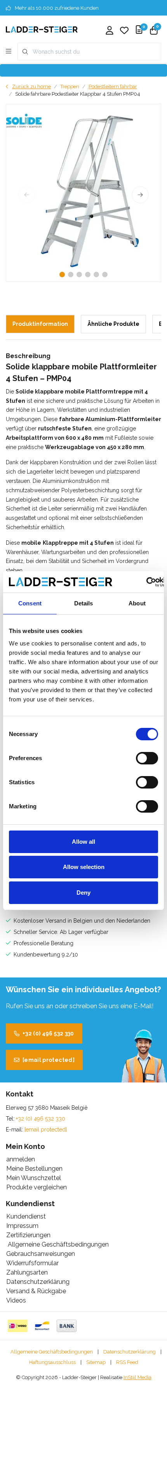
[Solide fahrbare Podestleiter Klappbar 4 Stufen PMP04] (83, 193)
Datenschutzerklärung (129, 1352)
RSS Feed (127, 1362)
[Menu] (8, 51)
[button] (62, 274)
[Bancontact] (42, 1326)
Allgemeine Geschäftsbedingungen (51, 1352)
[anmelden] (109, 31)
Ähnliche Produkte (113, 324)
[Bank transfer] (67, 1326)
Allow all (83, 841)
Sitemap (96, 1362)
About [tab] (137, 603)
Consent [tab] (30, 603)
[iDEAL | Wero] (18, 1326)
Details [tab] (83, 603)
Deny (83, 892)
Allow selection (83, 867)
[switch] (147, 758)
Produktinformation (40, 324)
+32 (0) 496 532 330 (48, 1033)
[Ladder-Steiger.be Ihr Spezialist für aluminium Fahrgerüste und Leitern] (42, 29)
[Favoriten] (124, 31)
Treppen (69, 86)
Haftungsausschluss (52, 1362)
